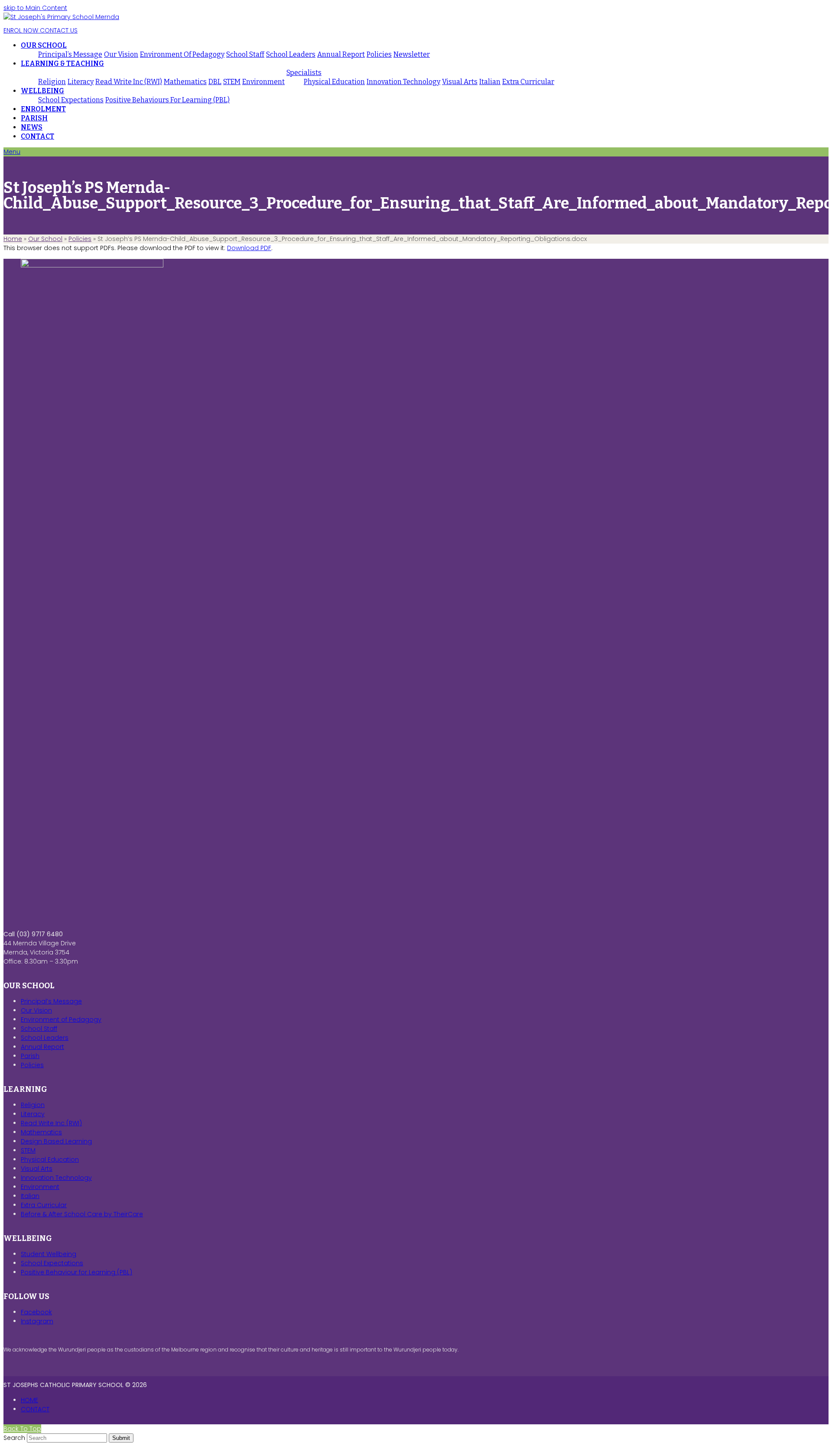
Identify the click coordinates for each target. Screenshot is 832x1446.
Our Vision (36, 1010)
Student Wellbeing (48, 1254)
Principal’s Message (51, 1001)
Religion (33, 1105)
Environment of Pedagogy (61, 1019)
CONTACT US (58, 30)
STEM (28, 1150)
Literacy (33, 1114)
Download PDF (249, 248)
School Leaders (44, 1037)
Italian (30, 1196)
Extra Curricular (44, 1205)
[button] (11, 151)
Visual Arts (36, 1168)
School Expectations (52, 1263)
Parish (30, 1056)
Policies (79, 238)
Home (12, 238)
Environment (40, 1186)
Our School (45, 238)
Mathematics (41, 1132)
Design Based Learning (56, 1141)
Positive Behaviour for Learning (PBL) (76, 1272)
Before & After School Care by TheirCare (82, 1214)
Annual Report (42, 1046)
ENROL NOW (20, 30)
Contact (35, 1409)
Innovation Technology (56, 1177)
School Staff (39, 1028)
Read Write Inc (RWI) (51, 1123)
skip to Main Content (35, 7)
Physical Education (50, 1159)
